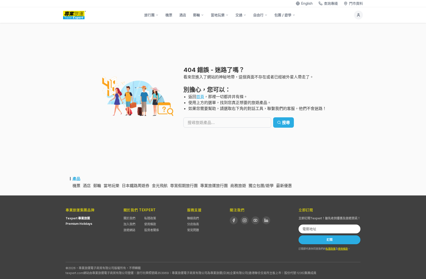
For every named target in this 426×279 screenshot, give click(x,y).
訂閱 (330, 240)
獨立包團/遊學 (261, 185)
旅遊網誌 (129, 230)
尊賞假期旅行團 (184, 185)
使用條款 (150, 224)
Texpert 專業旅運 (78, 218)
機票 (168, 15)
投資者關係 (151, 230)
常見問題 (193, 230)
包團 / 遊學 (282, 15)
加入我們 (129, 224)
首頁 (200, 96)
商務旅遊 (238, 185)
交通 (238, 15)
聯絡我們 (193, 218)
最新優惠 (284, 185)
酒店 (182, 15)
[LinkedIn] (266, 220)
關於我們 (129, 218)
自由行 (258, 15)
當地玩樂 (218, 15)
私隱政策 (150, 218)
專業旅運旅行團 (214, 185)
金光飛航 (160, 185)
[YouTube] (255, 220)
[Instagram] (244, 220)
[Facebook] (234, 220)
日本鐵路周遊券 (135, 185)
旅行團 (149, 15)
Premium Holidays (79, 224)
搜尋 (286, 122)
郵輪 (196, 15)
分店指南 (193, 224)
